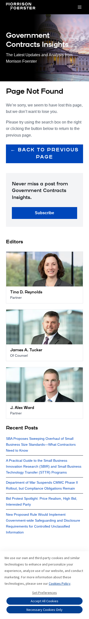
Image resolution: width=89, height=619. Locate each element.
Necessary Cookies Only (44, 609)
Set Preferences (44, 592)
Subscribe (44, 213)
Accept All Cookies (44, 601)
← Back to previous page (44, 153)
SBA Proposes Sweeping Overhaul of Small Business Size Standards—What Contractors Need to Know (41, 444)
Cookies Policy (59, 583)
